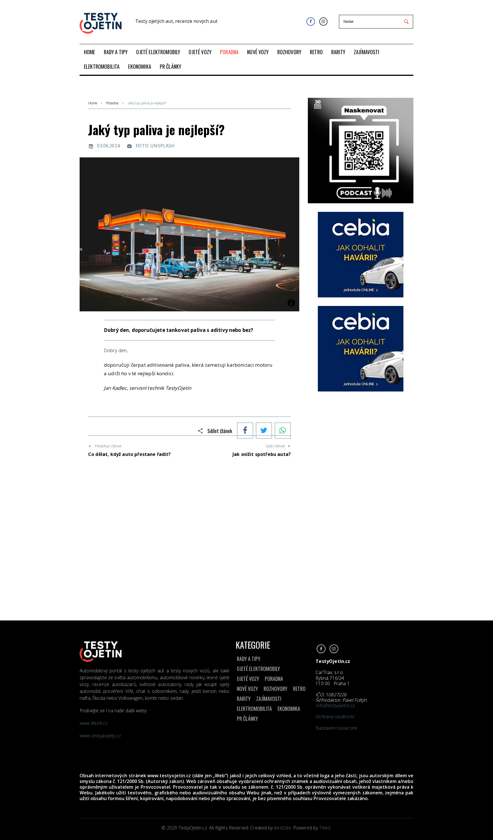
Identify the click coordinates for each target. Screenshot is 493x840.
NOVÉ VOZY (247, 688)
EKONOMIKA (289, 708)
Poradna (112, 103)
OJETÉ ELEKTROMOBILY (258, 668)
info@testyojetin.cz (335, 705)
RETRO (299, 688)
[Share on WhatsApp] (283, 431)
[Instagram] (323, 21)
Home (92, 103)
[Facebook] (310, 21)
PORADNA (274, 678)
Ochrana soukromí (335, 716)
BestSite (282, 828)
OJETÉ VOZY (248, 678)
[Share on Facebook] (245, 431)
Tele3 (325, 828)
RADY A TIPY (248, 658)
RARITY (243, 698)
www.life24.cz (94, 723)
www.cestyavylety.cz (101, 736)
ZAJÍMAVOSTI (268, 698)
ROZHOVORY (275, 688)
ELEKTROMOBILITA (254, 708)
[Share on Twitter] (264, 431)
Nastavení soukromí (336, 728)
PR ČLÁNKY (247, 718)
